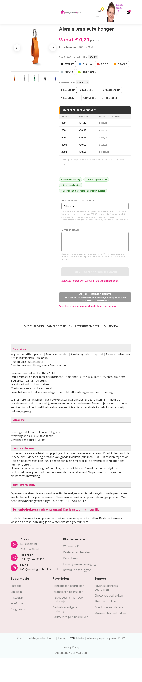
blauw (87, 64)
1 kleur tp (68, 90)
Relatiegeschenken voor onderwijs (68, 599)
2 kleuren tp (88, 90)
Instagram (17, 597)
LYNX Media (76, 638)
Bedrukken (70, 558)
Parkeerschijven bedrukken (70, 617)
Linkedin (16, 592)
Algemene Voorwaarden (71, 653)
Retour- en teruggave (77, 570)
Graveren (89, 97)
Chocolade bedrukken (109, 595)
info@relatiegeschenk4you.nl (39, 569)
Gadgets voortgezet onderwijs (65, 609)
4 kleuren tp (69, 97)
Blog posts (18, 609)
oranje (122, 64)
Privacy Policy (71, 647)
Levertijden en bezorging (79, 564)
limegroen (89, 72)
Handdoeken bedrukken (68, 586)
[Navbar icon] (12, 12)
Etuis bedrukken (105, 601)
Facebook (17, 586)
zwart (69, 64)
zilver (69, 72)
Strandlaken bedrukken (68, 592)
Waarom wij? (71, 546)
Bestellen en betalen (76, 552)
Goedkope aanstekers (109, 607)
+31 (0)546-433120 (32, 559)
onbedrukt (109, 97)
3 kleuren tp (111, 90)
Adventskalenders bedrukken (106, 588)
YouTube (17, 603)
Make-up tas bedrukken (110, 613)
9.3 (98, 16)
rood (105, 64)
